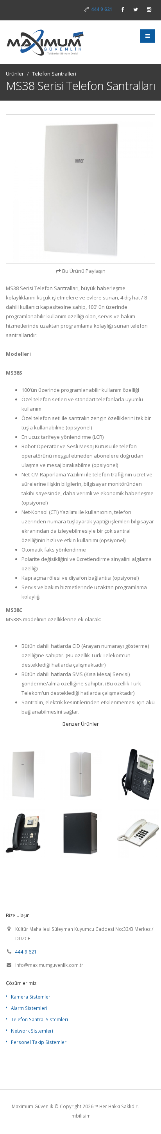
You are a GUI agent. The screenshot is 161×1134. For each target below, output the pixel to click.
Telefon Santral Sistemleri (39, 1019)
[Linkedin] (149, 9)
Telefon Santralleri (54, 73)
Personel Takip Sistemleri (39, 1042)
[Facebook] (122, 9)
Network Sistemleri (32, 1031)
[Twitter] (135, 9)
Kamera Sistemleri (31, 996)
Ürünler (15, 73)
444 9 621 (102, 9)
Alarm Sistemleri (29, 1008)
